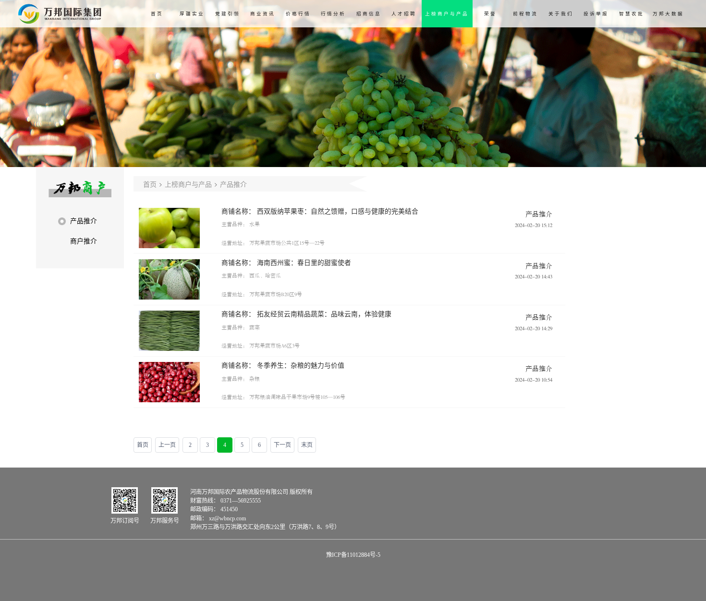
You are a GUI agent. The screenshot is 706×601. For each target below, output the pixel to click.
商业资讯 (262, 13)
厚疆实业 (192, 13)
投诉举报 (596, 13)
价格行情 (298, 13)
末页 (307, 445)
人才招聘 (403, 13)
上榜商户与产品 (447, 13)
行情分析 (333, 13)
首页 (157, 13)
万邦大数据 (668, 13)
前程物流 (525, 13)
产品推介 (233, 184)
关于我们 (560, 13)
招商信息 (368, 13)
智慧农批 (631, 13)
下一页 (282, 445)
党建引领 (227, 13)
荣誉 (490, 13)
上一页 (167, 445)
